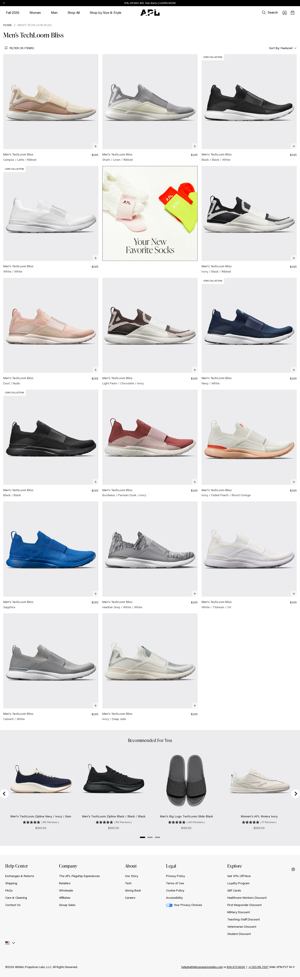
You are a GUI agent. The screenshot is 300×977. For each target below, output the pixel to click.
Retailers (64, 883)
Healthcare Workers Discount (247, 898)
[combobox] (282, 48)
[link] (50, 108)
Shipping (11, 883)
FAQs (9, 890)
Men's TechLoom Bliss (35, 25)
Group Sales (67, 905)
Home (7, 25)
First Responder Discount (244, 905)
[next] (298, 3)
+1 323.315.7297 (258, 967)
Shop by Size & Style (105, 14)
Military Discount (238, 912)
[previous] (287, 3)
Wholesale (66, 890)
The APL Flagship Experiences (79, 876)
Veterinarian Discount (241, 927)
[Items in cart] (292, 13)
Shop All (74, 12)
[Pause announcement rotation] (3, 3)
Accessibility (174, 898)
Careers (130, 898)
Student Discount (239, 934)
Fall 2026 (12, 12)
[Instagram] (293, 869)
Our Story (131, 876)
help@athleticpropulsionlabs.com (202, 967)
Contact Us (12, 905)
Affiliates (64, 898)
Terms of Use (175, 883)
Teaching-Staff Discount (243, 919)
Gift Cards (234, 890)
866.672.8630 (236, 967)
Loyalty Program (238, 883)
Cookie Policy (175, 890)
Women (35, 14)
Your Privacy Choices (188, 905)
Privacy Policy (175, 876)
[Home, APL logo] (150, 12)
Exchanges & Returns (19, 876)
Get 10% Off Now (239, 876)
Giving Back (133, 890)
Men (54, 14)
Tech (128, 883)
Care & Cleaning (16, 898)
